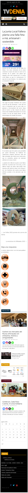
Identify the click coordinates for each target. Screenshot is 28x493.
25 (6, 437)
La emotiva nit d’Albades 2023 (16, 241)
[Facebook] (4, 48)
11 (6, 432)
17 (2, 434)
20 (13, 434)
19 (10, 434)
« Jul (2, 444)
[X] (9, 48)
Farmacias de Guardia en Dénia (8, 467)
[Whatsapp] (12, 48)
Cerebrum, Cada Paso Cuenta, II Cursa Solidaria (12, 403)
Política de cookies (5, 475)
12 (10, 432)
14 (17, 432)
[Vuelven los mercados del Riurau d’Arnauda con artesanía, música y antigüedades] (14, 314)
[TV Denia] (3, 24)
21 (17, 434)
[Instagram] (6, 48)
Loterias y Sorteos (7, 457)
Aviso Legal (4, 465)
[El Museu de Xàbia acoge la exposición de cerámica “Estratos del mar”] (6, 353)
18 (6, 434)
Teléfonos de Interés (9, 459)
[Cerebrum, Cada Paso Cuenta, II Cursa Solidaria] (14, 384)
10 (2, 432)
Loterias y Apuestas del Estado (8, 472)
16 (24, 432)
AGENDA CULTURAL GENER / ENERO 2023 (12, 463)
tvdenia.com (14, 44)
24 (2, 437)
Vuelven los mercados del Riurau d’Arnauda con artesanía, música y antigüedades (12, 334)
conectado (16, 250)
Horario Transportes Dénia (7, 470)
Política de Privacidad (6, 477)
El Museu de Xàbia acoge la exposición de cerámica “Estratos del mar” (18, 355)
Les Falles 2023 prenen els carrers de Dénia (14, 233)
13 (13, 432)
